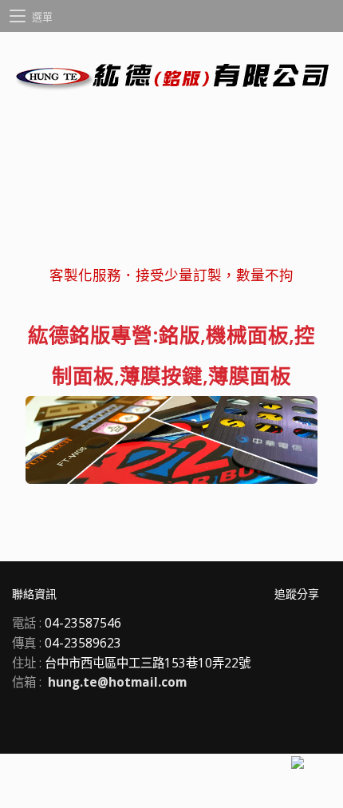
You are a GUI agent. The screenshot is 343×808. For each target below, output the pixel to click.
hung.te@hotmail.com (117, 682)
